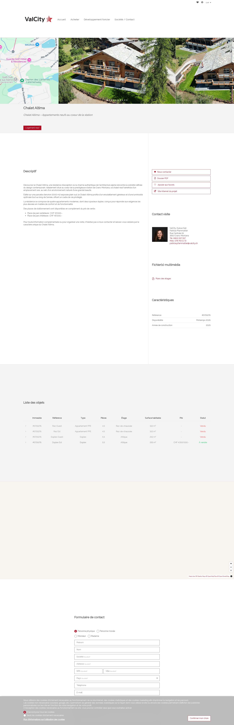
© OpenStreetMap (223, 576)
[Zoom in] (231, 563)
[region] (117, 530)
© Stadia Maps (201, 576)
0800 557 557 (178, 238)
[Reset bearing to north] (231, 570)
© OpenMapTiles (211, 576)
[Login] (202, 2)
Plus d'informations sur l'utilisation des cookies (44, 719)
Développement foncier (97, 19)
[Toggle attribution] (231, 576)
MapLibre (192, 576)
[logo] (38, 18)
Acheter (75, 19)
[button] (2, 71)
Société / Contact (124, 19)
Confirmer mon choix (199, 718)
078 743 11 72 (178, 241)
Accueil (61, 19)
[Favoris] (197, 2)
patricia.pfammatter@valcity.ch (184, 243)
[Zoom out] (231, 567)
